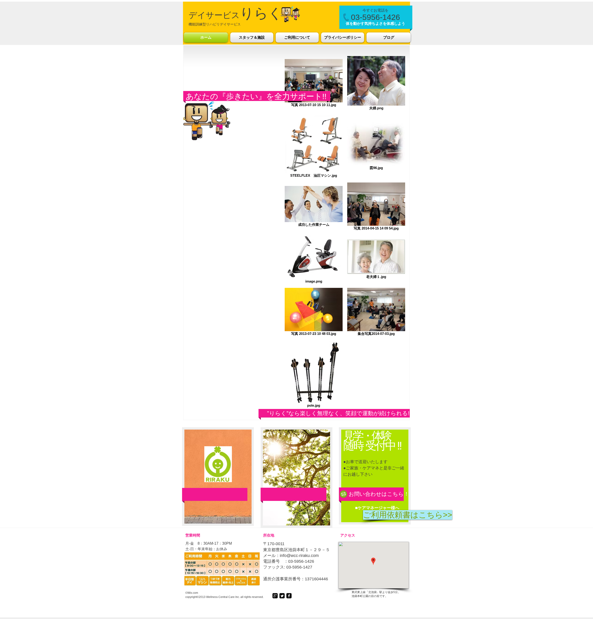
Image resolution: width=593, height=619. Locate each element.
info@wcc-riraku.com (299, 555)
